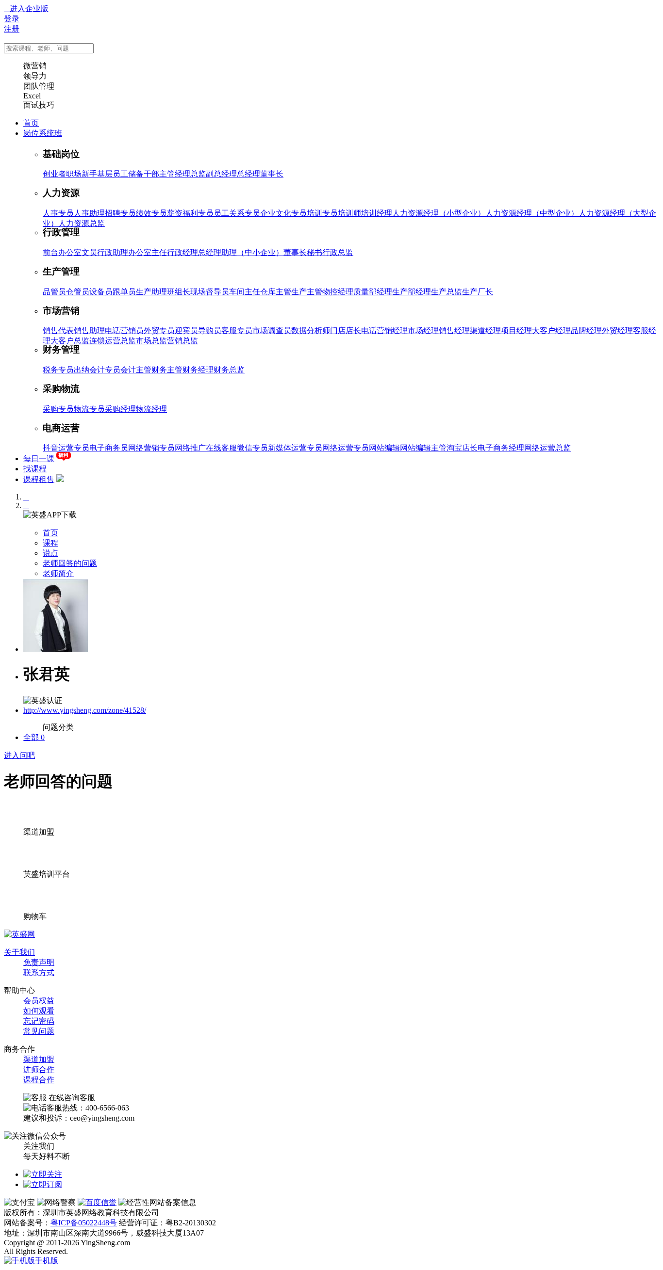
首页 (31, 123)
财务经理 (198, 370)
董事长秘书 (302, 252)
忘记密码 (38, 1021)
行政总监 (337, 252)
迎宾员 (186, 330)
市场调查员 (271, 330)
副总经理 (221, 174)
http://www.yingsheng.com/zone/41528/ (84, 710)
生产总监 (446, 292)
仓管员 (77, 292)
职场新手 (81, 174)
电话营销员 (124, 330)
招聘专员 (120, 213)
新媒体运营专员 (295, 448)
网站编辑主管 (423, 448)
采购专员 (58, 409)
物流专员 (89, 409)
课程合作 (38, 1080)
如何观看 (38, 1011)
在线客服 (221, 448)
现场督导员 (209, 292)
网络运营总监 (547, 448)
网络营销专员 (151, 448)
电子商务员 (108, 448)
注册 (11, 29)
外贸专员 (159, 330)
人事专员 (58, 213)
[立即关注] (42, 1174)
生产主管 (306, 292)
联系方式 (38, 972)
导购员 (209, 330)
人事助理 (89, 213)
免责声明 (38, 962)
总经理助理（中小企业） (240, 252)
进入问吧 (19, 755)
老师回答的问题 (70, 563)
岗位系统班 (42, 133)
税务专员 (58, 370)
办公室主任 (147, 252)
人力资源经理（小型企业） (438, 213)
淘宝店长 (462, 448)
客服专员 (236, 330)
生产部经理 (411, 292)
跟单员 (124, 292)
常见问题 (38, 1031)
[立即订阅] (42, 1184)
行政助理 (112, 252)
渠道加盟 (38, 1059)
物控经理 (337, 292)
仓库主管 (275, 292)
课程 (50, 543)
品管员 (54, 292)
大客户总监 (69, 341)
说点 (50, 553)
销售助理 (89, 330)
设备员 (101, 292)
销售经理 (454, 330)
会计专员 (104, 370)
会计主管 (135, 370)
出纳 (81, 370)
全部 (34, 737)
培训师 (349, 213)
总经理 (248, 174)
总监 (198, 174)
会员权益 (38, 1001)
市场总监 (151, 341)
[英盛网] (19, 934)
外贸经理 (617, 330)
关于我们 (19, 952)
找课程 (35, 469)
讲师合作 (38, 1069)
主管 (167, 174)
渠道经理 (485, 330)
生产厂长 (477, 292)
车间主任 (244, 292)
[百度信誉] (97, 1202)
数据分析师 (310, 330)
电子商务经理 (501, 448)
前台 (50, 252)
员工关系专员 (237, 213)
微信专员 (252, 448)
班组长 (178, 292)
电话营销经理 (384, 330)
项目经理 (516, 330)
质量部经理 (372, 292)
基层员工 (112, 174)
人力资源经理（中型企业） (532, 213)
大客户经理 (551, 330)
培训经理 (376, 213)
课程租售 (38, 479)
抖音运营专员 (66, 448)
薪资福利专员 (190, 213)
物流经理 (151, 409)
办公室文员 (77, 252)
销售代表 (58, 330)
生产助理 (151, 292)
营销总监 (182, 341)
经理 (182, 174)
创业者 (54, 174)
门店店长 (345, 330)
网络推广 (190, 448)
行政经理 (182, 252)
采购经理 (120, 409)
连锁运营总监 (112, 341)
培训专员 (322, 213)
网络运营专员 (345, 448)
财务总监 (229, 370)
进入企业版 (26, 8)
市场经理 (423, 330)
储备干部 (143, 174)
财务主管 (166, 370)
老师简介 (58, 573)
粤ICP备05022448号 (83, 1223)
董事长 (271, 174)
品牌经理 (586, 330)
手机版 (46, 1260)
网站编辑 (384, 448)
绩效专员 (151, 213)
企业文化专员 (283, 213)
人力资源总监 (81, 223)
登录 (11, 19)
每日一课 (38, 458)
